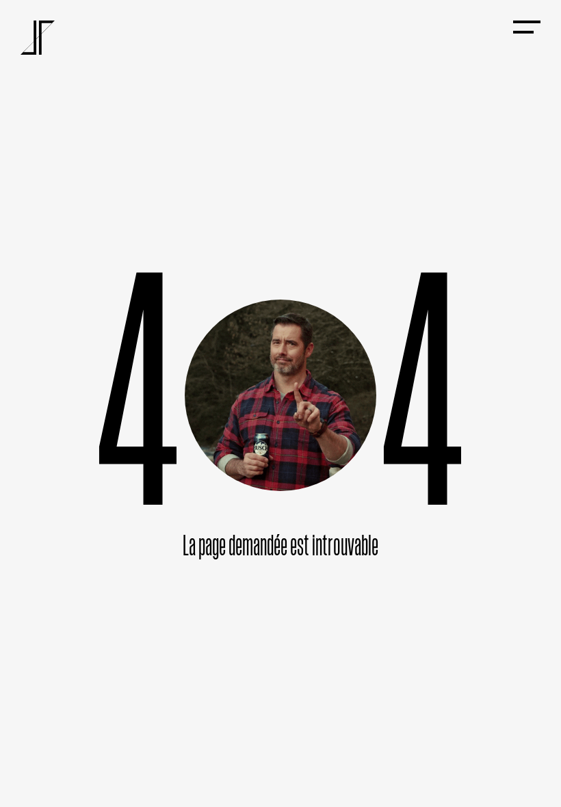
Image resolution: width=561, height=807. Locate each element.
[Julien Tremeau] (38, 38)
